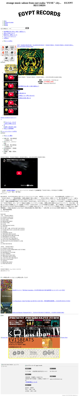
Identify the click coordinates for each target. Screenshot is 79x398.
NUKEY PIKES (11, 190)
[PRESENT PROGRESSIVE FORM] (34, 326)
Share (18, 90)
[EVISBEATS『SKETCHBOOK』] (34, 347)
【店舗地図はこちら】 (31, 382)
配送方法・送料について (10, 34)
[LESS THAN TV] (34, 336)
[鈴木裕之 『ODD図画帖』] (34, 357)
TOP (18, 45)
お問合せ (6, 38)
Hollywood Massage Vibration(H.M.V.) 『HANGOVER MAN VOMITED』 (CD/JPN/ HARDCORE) (38, 312)
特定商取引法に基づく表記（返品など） (15, 31)
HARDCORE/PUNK (26, 45)
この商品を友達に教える (24, 98)
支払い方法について (9, 33)
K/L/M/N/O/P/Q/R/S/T (38, 45)
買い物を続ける (21, 93)
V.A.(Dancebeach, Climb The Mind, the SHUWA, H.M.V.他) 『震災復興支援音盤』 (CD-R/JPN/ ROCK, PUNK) (41, 301)
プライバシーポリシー (10, 36)
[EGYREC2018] (39, 18)
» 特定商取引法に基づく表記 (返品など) (28, 86)
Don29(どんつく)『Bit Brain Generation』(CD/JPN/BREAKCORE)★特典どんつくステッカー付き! (38, 290)
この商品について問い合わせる (25, 95)
